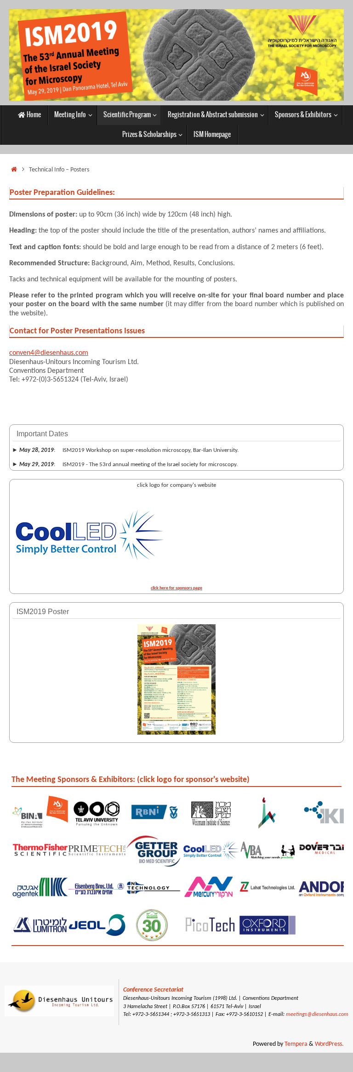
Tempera (296, 1044)
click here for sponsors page (176, 588)
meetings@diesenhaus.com (317, 1014)
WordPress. (329, 1044)
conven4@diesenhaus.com (48, 353)
